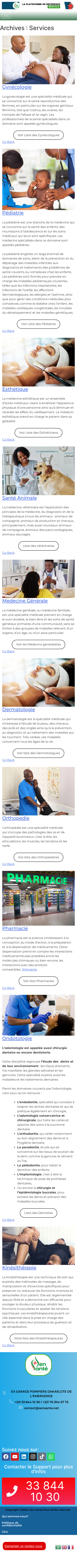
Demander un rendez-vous (23, 1546)
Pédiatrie (13, 213)
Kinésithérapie (19, 1267)
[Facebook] (6, 1457)
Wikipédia (29, 969)
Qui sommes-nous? (15, 1516)
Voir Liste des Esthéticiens (38, 432)
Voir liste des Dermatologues (38, 753)
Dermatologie (18, 709)
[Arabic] (58, 1547)
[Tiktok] (42, 1457)
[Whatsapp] (51, 1457)
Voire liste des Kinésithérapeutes (38, 1338)
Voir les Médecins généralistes (38, 644)
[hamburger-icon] (6, 15)
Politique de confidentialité (12, 1524)
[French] (71, 1547)
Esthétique (15, 389)
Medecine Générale (25, 600)
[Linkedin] (24, 1457)
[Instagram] (33, 1457)
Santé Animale (19, 498)
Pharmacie (15, 928)
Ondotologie (17, 1038)
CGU (5, 1531)
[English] (64, 1547)
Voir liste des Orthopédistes (38, 857)
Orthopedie (15, 818)
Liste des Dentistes (38, 1213)
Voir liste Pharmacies (38, 981)
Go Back (8, 142)
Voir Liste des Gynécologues (38, 135)
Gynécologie (17, 87)
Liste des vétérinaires (38, 546)
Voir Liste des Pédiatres (38, 324)
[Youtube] (15, 1457)
